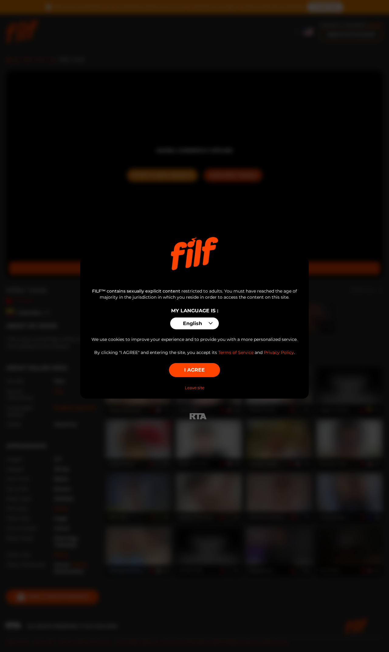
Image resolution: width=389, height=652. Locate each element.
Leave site (195, 387)
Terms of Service (235, 352)
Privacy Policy (279, 352)
